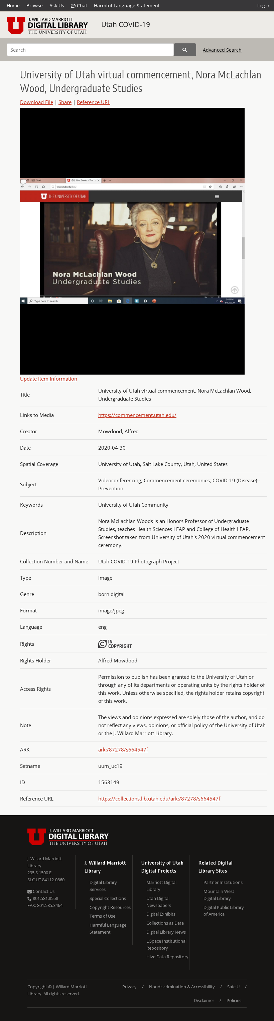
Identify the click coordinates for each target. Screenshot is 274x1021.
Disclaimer (204, 1000)
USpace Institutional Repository (166, 944)
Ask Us (56, 5)
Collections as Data (165, 923)
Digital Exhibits (160, 914)
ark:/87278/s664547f (123, 749)
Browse (34, 5)
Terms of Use (102, 916)
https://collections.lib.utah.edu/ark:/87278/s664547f (159, 798)
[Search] (185, 49)
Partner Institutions (223, 882)
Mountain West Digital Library (218, 894)
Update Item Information (48, 378)
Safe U (233, 987)
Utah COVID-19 (125, 24)
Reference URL (93, 102)
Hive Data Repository (167, 957)
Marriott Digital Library (161, 885)
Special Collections (108, 898)
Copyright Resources (110, 907)
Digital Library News (166, 932)
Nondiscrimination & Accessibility (182, 987)
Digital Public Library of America (223, 910)
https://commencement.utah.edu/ (137, 415)
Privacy (129, 987)
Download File (36, 102)
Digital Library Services (103, 885)
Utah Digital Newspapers (158, 901)
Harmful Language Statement (127, 5)
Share (65, 102)
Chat (81, 5)
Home (13, 5)
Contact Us (43, 891)
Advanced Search (222, 50)
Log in (264, 5)
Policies (234, 1000)
